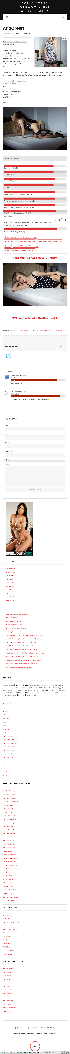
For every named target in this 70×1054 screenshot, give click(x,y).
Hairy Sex (6, 997)
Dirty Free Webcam (9, 791)
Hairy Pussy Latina (8, 750)
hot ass (23, 330)
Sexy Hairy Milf (7, 893)
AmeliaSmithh (10, 575)
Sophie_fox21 (10, 597)
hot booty (52, 685)
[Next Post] (51, 339)
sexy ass (49, 330)
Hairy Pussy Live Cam (9, 837)
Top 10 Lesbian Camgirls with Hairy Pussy (19, 667)
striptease (60, 330)
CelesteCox (9, 579)
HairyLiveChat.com (35, 1028)
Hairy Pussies (7, 993)
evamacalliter (10, 586)
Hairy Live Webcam (9, 833)
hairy (11, 330)
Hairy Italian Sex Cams (10, 830)
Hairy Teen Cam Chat (9, 844)
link (68, 1026)
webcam (30, 693)
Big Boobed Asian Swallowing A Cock (19, 250)
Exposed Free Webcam (10, 794)
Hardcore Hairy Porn (9, 1007)
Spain (9, 690)
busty (35, 695)
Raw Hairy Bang (8, 886)
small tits (45, 685)
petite (29, 690)
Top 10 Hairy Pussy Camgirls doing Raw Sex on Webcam (23, 660)
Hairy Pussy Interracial (10, 747)
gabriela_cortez (10, 568)
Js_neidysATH (10, 600)
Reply (13, 386)
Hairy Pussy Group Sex (10, 739)
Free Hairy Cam (8, 805)
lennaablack (9, 583)
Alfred (17, 33)
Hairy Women (7, 1004)
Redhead (5, 775)
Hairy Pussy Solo (8, 757)
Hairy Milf (6, 983)
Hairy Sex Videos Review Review (16, 628)
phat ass (30, 685)
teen (35, 685)
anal (18, 693)
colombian (29, 695)
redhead (44, 330)
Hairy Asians (7, 972)
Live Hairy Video (8, 876)
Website (7, 442)
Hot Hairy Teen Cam (9, 861)
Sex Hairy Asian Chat (9, 890)
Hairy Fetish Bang (8, 823)
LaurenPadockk (10, 590)
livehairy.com (54, 690)
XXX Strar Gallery (8, 900)
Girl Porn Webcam (8, 812)
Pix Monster (6, 936)
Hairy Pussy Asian (8, 736)
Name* (6, 425)
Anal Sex (5, 711)
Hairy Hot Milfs (8, 826)
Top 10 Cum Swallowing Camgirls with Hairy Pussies (22, 656)
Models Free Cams (8, 879)
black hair (24, 690)
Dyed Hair (6, 729)
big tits (39, 685)
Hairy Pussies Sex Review (13, 621)
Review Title (8, 451)
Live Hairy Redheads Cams (11, 869)
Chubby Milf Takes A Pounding (26, 246)
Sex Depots (6, 943)
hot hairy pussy (29, 330)
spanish (5, 690)
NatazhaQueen (10, 572)
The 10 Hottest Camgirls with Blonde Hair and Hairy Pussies (24, 635)
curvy (27, 688)
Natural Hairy (7, 1011)
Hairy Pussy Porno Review (14, 624)
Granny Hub (6, 918)
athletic (12, 688)
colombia (59, 685)
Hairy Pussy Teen (8, 761)
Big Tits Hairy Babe (9, 968)
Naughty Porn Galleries (10, 929)
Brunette (27, 33)
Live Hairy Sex (7, 872)
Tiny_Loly (9, 593)
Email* (6, 434)
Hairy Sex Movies (8, 1000)
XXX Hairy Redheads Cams (11, 897)
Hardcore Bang (7, 851)
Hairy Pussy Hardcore (10, 743)
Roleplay (56, 688)
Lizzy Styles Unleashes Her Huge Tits (20, 241)
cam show (33, 688)
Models (5, 771)
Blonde (5, 722)
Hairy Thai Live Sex (9, 847)
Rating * (7, 459)
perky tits (63, 688)
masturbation (38, 330)
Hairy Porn (6, 986)
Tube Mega (6, 947)
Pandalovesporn (8, 933)
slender (51, 693)
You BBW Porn (7, 954)
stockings (5, 685)
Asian (4, 715)
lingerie (5, 695)
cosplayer (61, 693)
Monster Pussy (7, 926)
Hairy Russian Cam (8, 840)
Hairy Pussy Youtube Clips (11, 922)
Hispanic (46, 693)
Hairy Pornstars (8, 990)
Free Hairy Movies (11, 617)
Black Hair (6, 718)
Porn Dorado (7, 940)
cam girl (41, 693)
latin (32, 690)
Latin (4, 764)
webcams (24, 693)
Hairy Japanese (7, 975)
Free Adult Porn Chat (9, 798)
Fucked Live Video (8, 808)
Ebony (5, 732)
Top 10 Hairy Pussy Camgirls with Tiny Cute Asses (21, 663)
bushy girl (21, 695)
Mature (5, 768)
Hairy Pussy (17, 330)
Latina (23, 688)
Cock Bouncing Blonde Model (49, 241)
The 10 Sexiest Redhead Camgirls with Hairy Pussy (21, 649)
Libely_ (7, 246)
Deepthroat (42, 688)
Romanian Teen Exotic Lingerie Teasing (20, 237)
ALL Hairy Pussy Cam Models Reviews (18, 614)
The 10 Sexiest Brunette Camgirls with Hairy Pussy (21, 642)
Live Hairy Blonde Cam (10, 865)
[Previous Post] (19, 339)
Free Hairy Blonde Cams (10, 801)
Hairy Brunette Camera (10, 819)
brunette (62, 690)
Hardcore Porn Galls (9, 854)
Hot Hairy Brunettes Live (10, 858)
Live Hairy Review (11, 632)
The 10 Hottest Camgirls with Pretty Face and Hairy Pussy (24, 639)
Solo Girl (55, 330)
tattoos (11, 685)
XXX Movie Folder (8, 950)
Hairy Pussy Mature (9, 754)
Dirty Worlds (7, 915)
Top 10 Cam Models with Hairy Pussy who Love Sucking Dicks (25, 653)
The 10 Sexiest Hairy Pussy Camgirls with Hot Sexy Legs (23, 646)
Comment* (8, 464)
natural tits (6, 688)
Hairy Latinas (7, 979)
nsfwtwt (6, 693)
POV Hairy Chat (8, 883)
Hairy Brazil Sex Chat (9, 815)
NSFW (36, 693)
